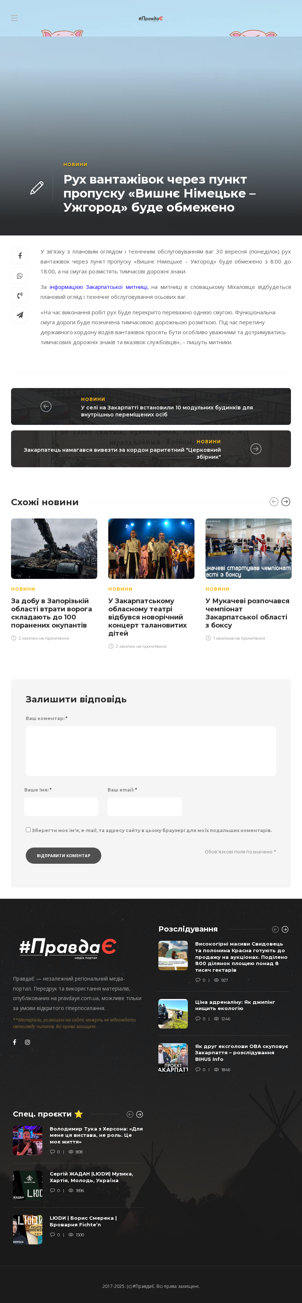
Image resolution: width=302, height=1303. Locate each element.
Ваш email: (122, 790)
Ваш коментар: (46, 718)
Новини (75, 164)
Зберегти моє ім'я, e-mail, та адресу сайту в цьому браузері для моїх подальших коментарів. (152, 830)
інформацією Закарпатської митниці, (99, 286)
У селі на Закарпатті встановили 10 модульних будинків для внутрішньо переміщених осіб (167, 411)
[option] (54, 579)
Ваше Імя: (38, 790)
